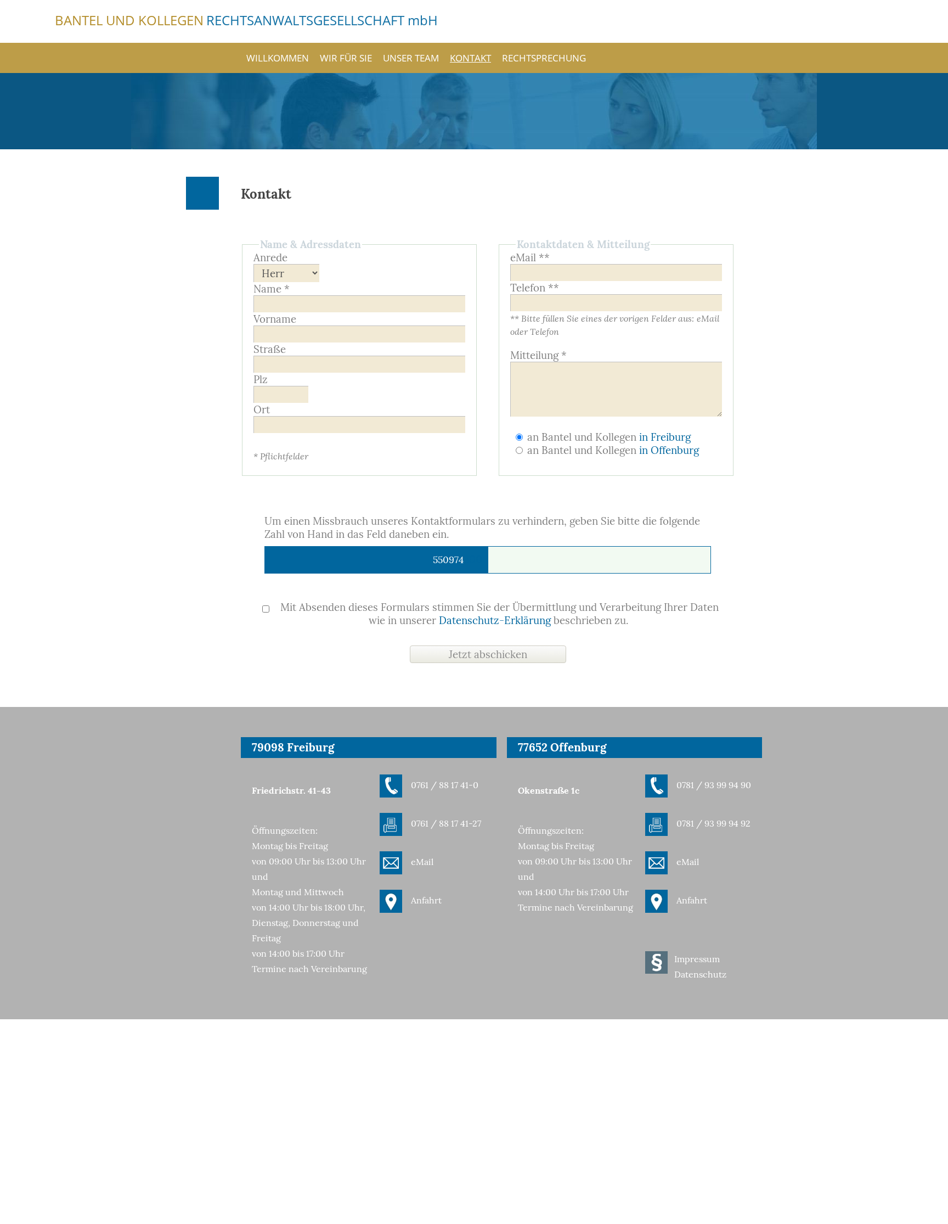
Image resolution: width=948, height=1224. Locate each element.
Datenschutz (700, 974)
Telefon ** (534, 287)
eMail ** (530, 257)
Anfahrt (426, 900)
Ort (261, 409)
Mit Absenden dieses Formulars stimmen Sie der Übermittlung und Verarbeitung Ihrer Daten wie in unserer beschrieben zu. (498, 613)
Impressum (697, 958)
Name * (271, 288)
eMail (422, 861)
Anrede (270, 257)
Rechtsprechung (544, 57)
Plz (260, 379)
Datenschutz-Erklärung (495, 620)
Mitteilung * (538, 355)
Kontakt (470, 57)
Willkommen (277, 57)
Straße (269, 349)
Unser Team (411, 57)
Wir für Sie (346, 57)
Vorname (274, 318)
